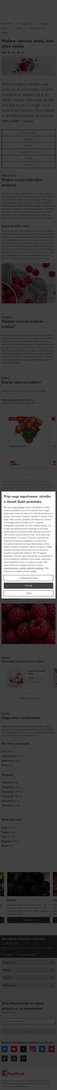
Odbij (28, 593)
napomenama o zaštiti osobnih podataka (24, 568)
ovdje (33, 571)
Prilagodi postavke (28, 578)
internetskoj (18, 507)
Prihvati (28, 585)
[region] (28, 545)
